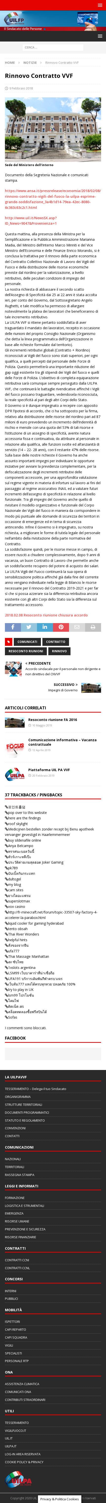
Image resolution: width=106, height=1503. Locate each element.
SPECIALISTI (13, 1353)
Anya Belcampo (20, 845)
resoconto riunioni (26, 651)
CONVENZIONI (15, 1128)
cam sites (15, 890)
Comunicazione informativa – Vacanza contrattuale (62, 742)
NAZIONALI (13, 1159)
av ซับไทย (15, 961)
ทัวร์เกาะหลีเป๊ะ (19, 856)
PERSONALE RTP (17, 1361)
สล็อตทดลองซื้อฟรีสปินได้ (27, 1011)
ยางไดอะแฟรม (19, 895)
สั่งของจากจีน (18, 945)
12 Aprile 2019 (41, 750)
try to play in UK (21, 989)
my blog (14, 884)
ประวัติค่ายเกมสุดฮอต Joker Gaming (35, 862)
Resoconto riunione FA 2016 (52, 719)
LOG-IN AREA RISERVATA (22, 1454)
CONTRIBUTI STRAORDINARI (25, 1399)
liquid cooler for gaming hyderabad (36, 923)
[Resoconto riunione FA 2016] (15, 722)
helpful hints (17, 939)
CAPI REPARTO (15, 1329)
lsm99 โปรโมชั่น (21, 995)
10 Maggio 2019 (42, 725)
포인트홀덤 (16, 807)
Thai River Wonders (23, 934)
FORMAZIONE (15, 1198)
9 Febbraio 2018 (21, 88)
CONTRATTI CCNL (17, 1268)
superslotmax (19, 901)
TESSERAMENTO (17, 1422)
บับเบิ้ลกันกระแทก (21, 873)
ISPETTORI (12, 1321)
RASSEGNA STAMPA (19, 1175)
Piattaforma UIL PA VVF (49, 769)
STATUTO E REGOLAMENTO (25, 1120)
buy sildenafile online (24, 840)
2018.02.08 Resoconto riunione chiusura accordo (46, 615)
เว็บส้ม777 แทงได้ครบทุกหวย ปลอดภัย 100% (41, 984)
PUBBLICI (11, 1298)
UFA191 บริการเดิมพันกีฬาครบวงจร (35, 978)
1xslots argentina (21, 967)
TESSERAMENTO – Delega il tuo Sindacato (35, 1089)
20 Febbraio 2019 (43, 775)
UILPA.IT (11, 1446)
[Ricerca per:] (53, 47)
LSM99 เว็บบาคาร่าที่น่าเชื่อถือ (31, 973)
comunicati (27, 642)
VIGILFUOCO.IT (15, 1430)
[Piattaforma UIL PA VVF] (15, 774)
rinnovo (59, 651)
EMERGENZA (14, 1213)
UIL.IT (9, 1438)
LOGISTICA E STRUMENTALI (24, 1205)
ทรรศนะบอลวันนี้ (21, 851)
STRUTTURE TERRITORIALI (23, 1104)
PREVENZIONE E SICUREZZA (25, 1229)
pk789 (13, 868)
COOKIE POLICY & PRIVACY (24, 1462)
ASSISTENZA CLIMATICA (22, 1384)
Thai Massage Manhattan (28, 956)
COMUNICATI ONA (18, 1392)
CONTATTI (12, 1136)
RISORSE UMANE (17, 1221)
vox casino (16, 906)
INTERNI (10, 1291)
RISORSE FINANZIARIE (20, 1237)
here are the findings (24, 818)
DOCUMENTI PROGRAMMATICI (27, 1112)
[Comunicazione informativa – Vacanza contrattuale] (15, 748)
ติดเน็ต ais (16, 1006)
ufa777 (13, 951)
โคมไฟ (13, 1000)
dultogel (14, 879)
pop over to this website (27, 812)
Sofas (12, 1017)
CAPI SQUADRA (16, 1337)
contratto (55, 642)
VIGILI (9, 1345)
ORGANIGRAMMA (18, 1096)
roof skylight (18, 823)
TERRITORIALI (14, 1167)
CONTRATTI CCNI (17, 1260)
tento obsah (18, 928)
